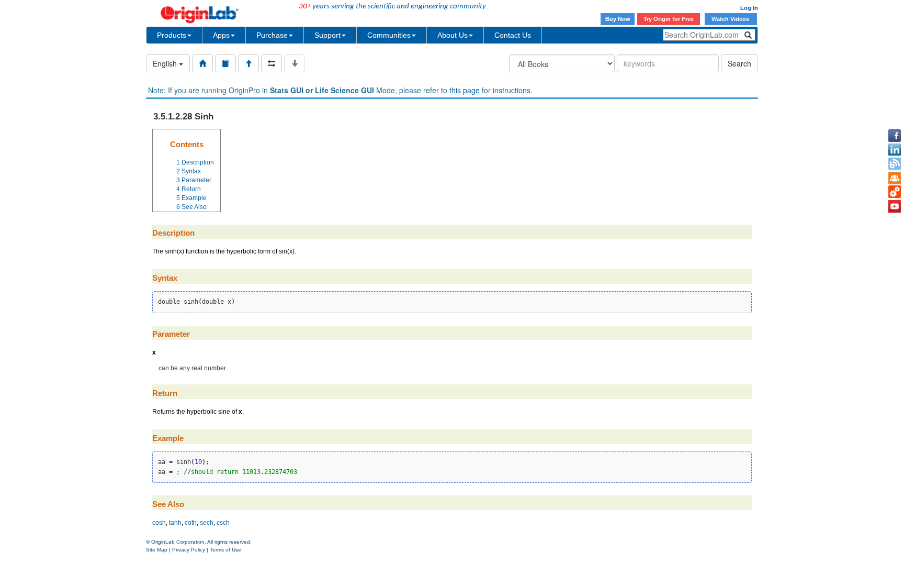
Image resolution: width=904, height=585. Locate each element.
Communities (389, 35)
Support (327, 35)
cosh (159, 522)
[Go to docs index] (202, 63)
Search (739, 63)
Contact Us (512, 35)
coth (191, 522)
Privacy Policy (188, 550)
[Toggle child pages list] (294, 63)
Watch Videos (731, 19)
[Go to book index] (225, 63)
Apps (221, 35)
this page (464, 90)
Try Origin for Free (668, 19)
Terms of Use (225, 550)
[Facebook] (894, 135)
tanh (175, 522)
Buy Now (617, 19)
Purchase (272, 35)
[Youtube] (894, 206)
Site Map (156, 550)
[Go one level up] (248, 63)
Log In (749, 8)
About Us (452, 35)
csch (223, 522)
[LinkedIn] (894, 150)
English (166, 63)
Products (171, 35)
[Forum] (894, 178)
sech (206, 522)
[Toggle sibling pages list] (271, 63)
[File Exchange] (894, 192)
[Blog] (894, 164)
